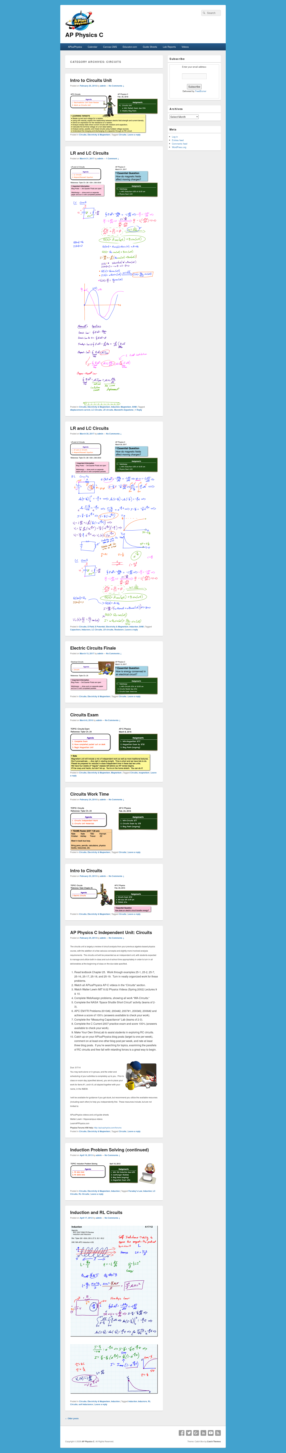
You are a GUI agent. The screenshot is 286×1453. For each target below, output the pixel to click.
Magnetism (126, 406)
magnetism (144, 772)
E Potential (100, 626)
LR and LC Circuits (89, 153)
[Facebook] (181, 1433)
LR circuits (108, 409)
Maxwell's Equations (123, 409)
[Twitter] (189, 1433)
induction (147, 1190)
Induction (115, 406)
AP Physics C (84, 34)
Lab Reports (169, 46)
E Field (91, 626)
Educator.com (130, 46)
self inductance (86, 1404)
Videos (185, 46)
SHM (134, 406)
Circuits (83, 134)
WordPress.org (179, 147)
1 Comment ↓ (112, 158)
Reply (138, 409)
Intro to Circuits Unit (91, 80)
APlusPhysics (75, 46)
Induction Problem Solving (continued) (109, 1150)
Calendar (92, 46)
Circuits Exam (84, 715)
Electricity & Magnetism (99, 134)
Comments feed (179, 143)
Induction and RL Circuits (96, 1212)
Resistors (119, 629)
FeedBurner (200, 91)
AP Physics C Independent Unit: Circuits (111, 932)
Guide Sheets (150, 46)
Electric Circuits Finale (93, 648)
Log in (175, 136)
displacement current (80, 409)
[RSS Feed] (218, 1433)
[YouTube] (211, 1433)
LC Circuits (96, 409)
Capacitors (75, 629)
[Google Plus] (196, 1433)
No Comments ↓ (116, 85)
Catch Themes (214, 1441)
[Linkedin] (203, 1433)
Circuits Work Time (89, 794)
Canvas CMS (110, 46)
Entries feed (178, 140)
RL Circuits (84, 1193)
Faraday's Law (135, 1190)
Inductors (86, 629)
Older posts (72, 1418)
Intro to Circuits (86, 870)
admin (103, 85)
